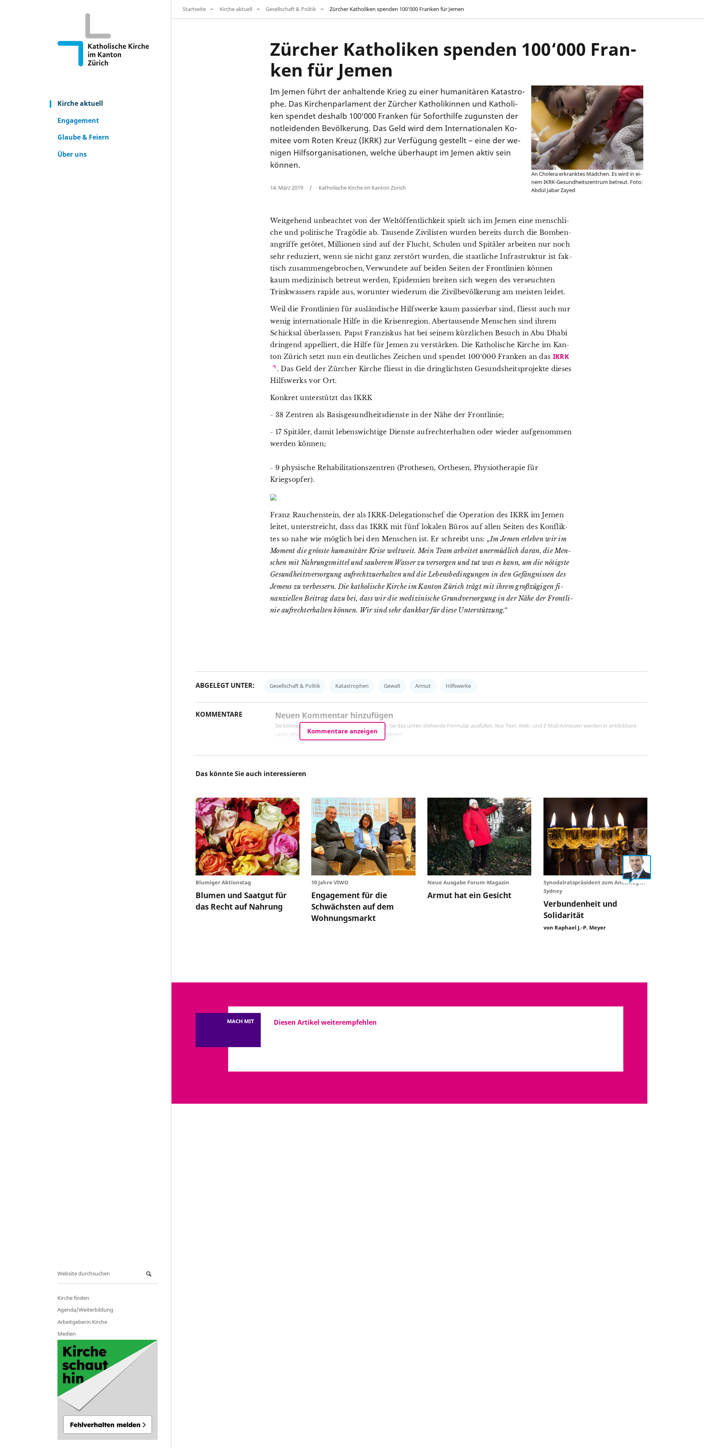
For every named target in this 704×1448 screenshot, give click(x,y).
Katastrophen (352, 685)
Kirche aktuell (80, 103)
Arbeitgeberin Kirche (82, 1322)
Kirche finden (73, 1297)
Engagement (78, 120)
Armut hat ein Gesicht (469, 895)
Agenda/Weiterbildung (85, 1309)
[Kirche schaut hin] (107, 1390)
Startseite (194, 9)
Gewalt (392, 685)
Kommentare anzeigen (342, 731)
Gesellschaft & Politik (291, 9)
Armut (423, 685)
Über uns (72, 154)
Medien (66, 1333)
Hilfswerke (458, 685)
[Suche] (149, 1274)
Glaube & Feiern (83, 137)
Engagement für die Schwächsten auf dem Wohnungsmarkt (352, 906)
